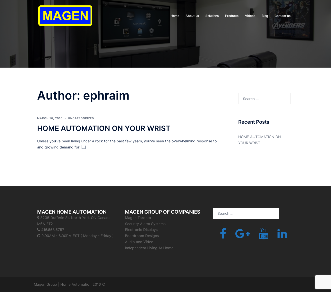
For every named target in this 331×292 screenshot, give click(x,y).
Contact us (282, 16)
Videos (250, 16)
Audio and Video (139, 242)
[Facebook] (223, 236)
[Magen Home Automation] (65, 15)
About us (192, 16)
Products (232, 16)
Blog (265, 16)
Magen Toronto (138, 217)
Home (175, 16)
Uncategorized (81, 118)
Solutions (212, 16)
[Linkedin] (282, 236)
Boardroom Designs (142, 235)
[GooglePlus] (242, 236)
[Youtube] (263, 236)
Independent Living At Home (149, 248)
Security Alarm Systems (145, 223)
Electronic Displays (141, 229)
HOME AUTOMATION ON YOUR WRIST (103, 128)
